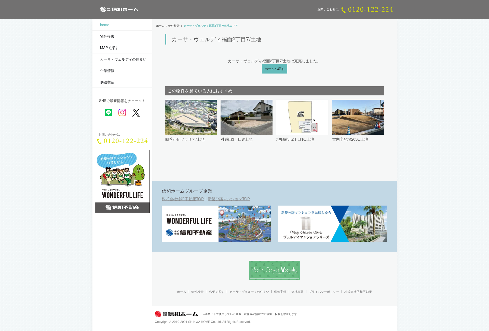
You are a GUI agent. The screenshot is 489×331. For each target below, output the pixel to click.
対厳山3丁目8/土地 (236, 139)
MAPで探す (109, 47)
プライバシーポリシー (324, 291)
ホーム (181, 291)
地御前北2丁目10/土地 (295, 139)
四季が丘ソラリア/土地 (184, 139)
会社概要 (297, 291)
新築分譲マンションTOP (229, 198)
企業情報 (107, 70)
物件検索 (107, 36)
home (104, 24)
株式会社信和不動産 (358, 291)
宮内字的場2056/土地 (350, 139)
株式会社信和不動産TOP (183, 198)
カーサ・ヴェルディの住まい (123, 59)
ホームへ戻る (274, 68)
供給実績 (107, 81)
